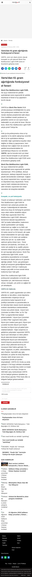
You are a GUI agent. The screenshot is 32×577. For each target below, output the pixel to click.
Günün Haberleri (16, 547)
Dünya (4, 536)
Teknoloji (10, 40)
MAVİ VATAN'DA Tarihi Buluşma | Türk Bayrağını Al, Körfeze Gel (14, 431)
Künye (10, 563)
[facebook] (2, 68)
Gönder (5, 402)
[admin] (8, 557)
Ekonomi (4, 538)
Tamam (28, 575)
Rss (6, 563)
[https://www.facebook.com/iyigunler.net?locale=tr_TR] (2, 557)
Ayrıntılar (23, 575)
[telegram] (12, 68)
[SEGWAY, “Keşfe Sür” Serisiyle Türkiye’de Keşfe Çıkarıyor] (16, 448)
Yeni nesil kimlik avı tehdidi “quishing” (12, 441)
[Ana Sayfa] (1, 40)
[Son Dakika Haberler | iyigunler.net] (16, 2)
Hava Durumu (4, 553)
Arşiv (13, 549)
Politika (19, 540)
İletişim (14, 563)
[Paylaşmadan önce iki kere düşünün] (16, 414)
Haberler (5, 40)
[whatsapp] (9, 68)
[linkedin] (16, 68)
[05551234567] (5, 557)
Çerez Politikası (21, 563)
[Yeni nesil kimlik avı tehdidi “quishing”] (16, 436)
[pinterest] (19, 68)
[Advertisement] (16, 21)
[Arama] (30, 2)
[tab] (5, 384)
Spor (18, 543)
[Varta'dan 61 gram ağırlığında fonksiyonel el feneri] (12, 73)
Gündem (4, 540)
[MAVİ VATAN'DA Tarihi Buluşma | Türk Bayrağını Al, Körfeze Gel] (16, 425)
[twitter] (6, 68)
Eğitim (18, 536)
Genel (18, 538)
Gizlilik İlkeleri (15, 567)
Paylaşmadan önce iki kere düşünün (12, 418)
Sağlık (4, 543)
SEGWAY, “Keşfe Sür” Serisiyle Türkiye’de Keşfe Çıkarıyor (14, 453)
